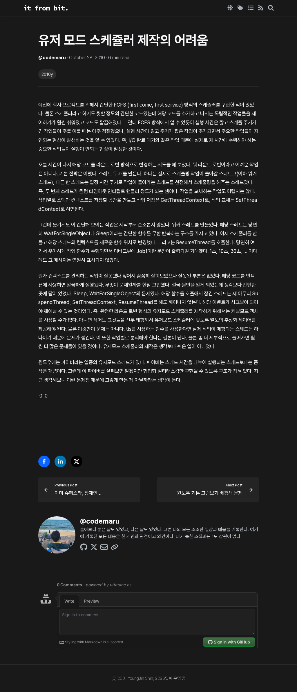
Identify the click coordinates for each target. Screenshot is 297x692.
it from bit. (45, 7)
